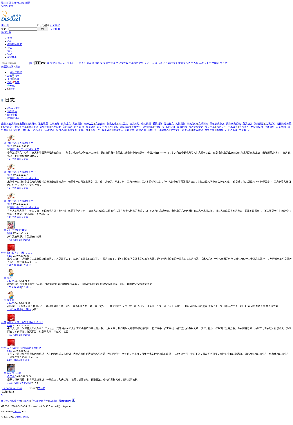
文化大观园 (122, 63)
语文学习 (102, 126)
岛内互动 (123, 123)
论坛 (9, 51)
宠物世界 (164, 130)
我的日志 (12, 111)
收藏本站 (16, 2)
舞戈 (9, 146)
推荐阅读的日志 (27, 123)
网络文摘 (210, 130)
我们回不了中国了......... (19, 252)
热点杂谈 (38, 130)
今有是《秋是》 (15, 373)
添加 (9, 82)
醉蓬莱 (10, 300)
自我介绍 (134, 123)
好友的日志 (13, 108)
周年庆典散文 (217, 123)
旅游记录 (182, 126)
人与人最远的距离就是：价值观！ (25, 347)
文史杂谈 (100, 123)
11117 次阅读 (14, 382)
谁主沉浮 (110, 63)
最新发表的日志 (9, 123)
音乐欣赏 (107, 130)
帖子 (31, 63)
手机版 (34, 400)
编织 (102, 63)
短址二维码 (16, 72)
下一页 (41, 388)
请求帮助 (15, 130)
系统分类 (95, 130)
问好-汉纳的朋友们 (17, 230)
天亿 (146, 63)
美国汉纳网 (7, 66)
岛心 (9, 41)
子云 (152, 63)
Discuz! (17, 411)
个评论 (24, 159)
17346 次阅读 (14, 287)
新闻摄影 (259, 123)
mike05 (10, 281)
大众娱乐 (244, 130)
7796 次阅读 (13, 239)
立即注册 (55, 29)
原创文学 (221, 126)
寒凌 (9, 233)
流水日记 (26, 130)
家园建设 (198, 130)
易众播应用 (257, 126)
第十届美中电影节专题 (14, 126)
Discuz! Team (21, 416)
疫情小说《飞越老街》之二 (21, 172)
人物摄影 (180, 123)
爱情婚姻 (157, 123)
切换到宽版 (7, 6)
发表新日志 (13, 118)
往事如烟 (54, 123)
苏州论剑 (45, 126)
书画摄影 (72, 130)
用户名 (5, 25)
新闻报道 (33, 126)
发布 (9, 75)
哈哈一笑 (84, 130)
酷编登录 (16, 400)
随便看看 (12, 114)
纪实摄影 (113, 126)
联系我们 (53, 400)
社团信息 (269, 126)
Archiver (26, 400)
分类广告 (159, 126)
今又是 (11, 376)
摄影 (14, 44)
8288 (9, 255)
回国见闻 (170, 126)
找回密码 (55, 25)
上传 (9, 79)
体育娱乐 (221, 130)
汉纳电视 (6, 400)
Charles (61, 63)
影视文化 (112, 123)
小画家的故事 (136, 63)
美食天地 (136, 126)
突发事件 (244, 126)
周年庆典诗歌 (233, 123)
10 (13, 388)
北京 (54, 63)
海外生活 (89, 123)
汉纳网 (95, 63)
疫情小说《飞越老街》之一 (21, 201)
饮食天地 (187, 130)
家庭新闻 (281, 126)
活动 (9, 54)
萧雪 (49, 63)
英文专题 (210, 126)
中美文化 (175, 130)
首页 (9, 38)
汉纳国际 (214, 63)
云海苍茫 (81, 63)
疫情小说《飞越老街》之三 (21, 143)
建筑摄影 (125, 126)
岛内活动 (61, 130)
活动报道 (49, 130)
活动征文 (169, 123)
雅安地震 (43, 123)
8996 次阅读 (13, 360)
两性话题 (79, 126)
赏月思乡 (225, 63)
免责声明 (43, 400)
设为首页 (6, 2)
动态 (12, 89)
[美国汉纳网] (11, 20)
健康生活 (118, 130)
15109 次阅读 (14, 265)
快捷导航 (6, 32)
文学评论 (203, 123)
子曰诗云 (71, 63)
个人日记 (146, 123)
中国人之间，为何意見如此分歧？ (25, 322)
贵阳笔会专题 (284, 123)
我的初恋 (247, 123)
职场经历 (152, 130)
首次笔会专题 (196, 126)
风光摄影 (77, 123)
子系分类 (233, 126)
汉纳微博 (26, 2)
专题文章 (129, 130)
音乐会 (158, 63)
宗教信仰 (192, 123)
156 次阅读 (13, 159)
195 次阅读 (13, 217)
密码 (3, 29)
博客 (9, 47)
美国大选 (67, 126)
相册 (17, 79)
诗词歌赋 (148, 126)
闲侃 (12, 86)
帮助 (12, 57)
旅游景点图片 (185, 63)
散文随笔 (90, 126)
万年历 (197, 63)
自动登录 (45, 25)
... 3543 (18, 388)
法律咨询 (141, 130)
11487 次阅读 (14, 309)
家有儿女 (66, 123)
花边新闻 (232, 130)
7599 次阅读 (13, 334)
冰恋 (89, 63)
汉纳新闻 (270, 123)
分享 (17, 82)
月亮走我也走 (170, 63)
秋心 (9, 278)
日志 (17, 66)
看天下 (205, 63)
